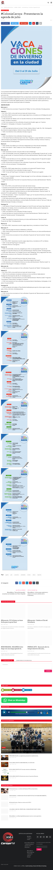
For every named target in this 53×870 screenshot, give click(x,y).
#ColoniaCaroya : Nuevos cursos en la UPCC (20, 802)
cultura (34, 574)
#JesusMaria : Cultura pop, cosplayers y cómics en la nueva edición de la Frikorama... (38, 594)
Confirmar (48, 671)
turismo (29, 574)
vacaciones (16, 574)
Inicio (2, 7)
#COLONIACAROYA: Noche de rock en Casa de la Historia (23, 776)
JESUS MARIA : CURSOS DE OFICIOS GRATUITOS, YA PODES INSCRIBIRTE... (28, 795)
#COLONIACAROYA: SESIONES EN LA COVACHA (21, 762)
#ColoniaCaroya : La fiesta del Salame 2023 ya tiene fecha (23, 788)
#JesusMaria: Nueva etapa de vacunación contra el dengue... (30, 853)
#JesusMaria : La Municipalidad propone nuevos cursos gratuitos (25, 816)
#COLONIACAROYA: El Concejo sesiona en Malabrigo (22, 769)
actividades (23, 574)
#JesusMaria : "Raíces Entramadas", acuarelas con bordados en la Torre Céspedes (13, 593)
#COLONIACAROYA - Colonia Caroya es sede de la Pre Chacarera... (29, 845)
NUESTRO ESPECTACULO (8, 7)
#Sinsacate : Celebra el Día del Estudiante (38, 621)
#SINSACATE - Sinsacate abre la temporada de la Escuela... (38, 648)
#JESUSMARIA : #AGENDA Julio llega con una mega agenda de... (12, 648)
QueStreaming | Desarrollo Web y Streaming (36, 866)
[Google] (23, 583)
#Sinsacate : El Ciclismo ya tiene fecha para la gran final (12, 621)
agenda (6, 574)
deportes (39, 574)
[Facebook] (16, 583)
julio (11, 574)
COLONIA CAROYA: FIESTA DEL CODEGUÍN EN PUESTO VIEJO (25, 809)
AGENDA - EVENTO (17, 7)
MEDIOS (3, 747)
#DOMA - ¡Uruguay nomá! (29, 838)
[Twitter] (20, 583)
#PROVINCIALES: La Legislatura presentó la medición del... (23, 755)
